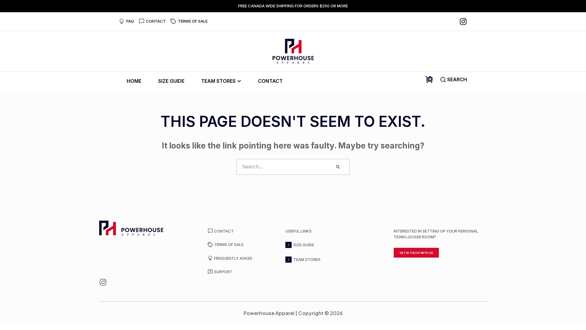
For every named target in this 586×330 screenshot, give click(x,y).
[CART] (429, 79)
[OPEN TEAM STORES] (239, 81)
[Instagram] (463, 21)
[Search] (338, 166)
